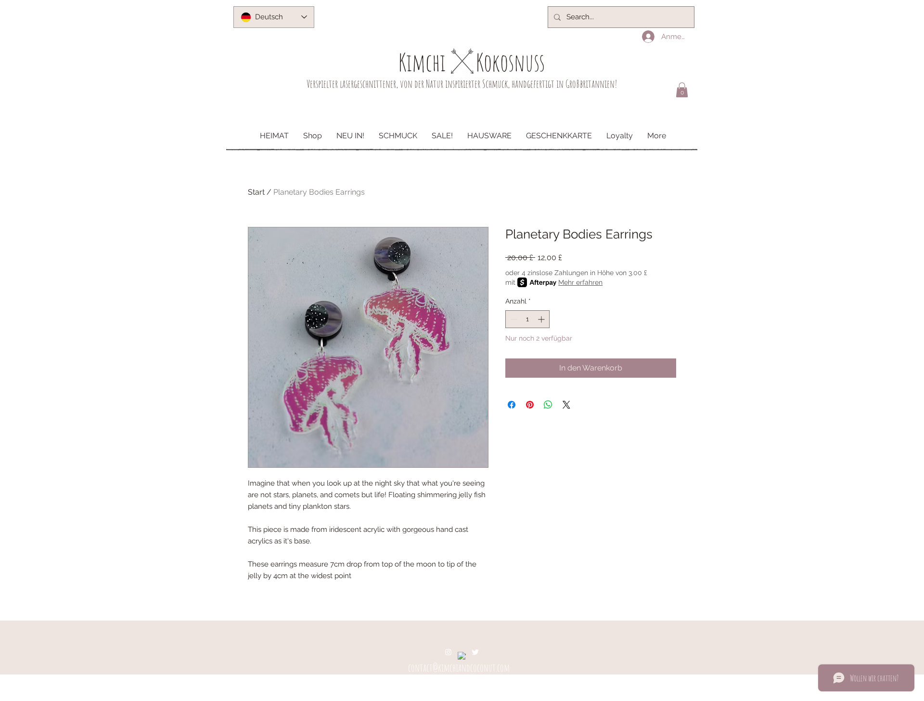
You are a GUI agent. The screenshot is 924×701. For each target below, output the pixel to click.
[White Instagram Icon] (448, 652)
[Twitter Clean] (475, 652)
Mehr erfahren (580, 282)
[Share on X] (566, 404)
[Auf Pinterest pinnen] (530, 404)
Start (256, 192)
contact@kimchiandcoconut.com (459, 667)
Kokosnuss (510, 62)
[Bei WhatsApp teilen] (548, 404)
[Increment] (542, 319)
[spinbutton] (527, 319)
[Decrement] (513, 319)
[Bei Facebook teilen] (511, 404)
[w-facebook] (462, 656)
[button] (682, 89)
